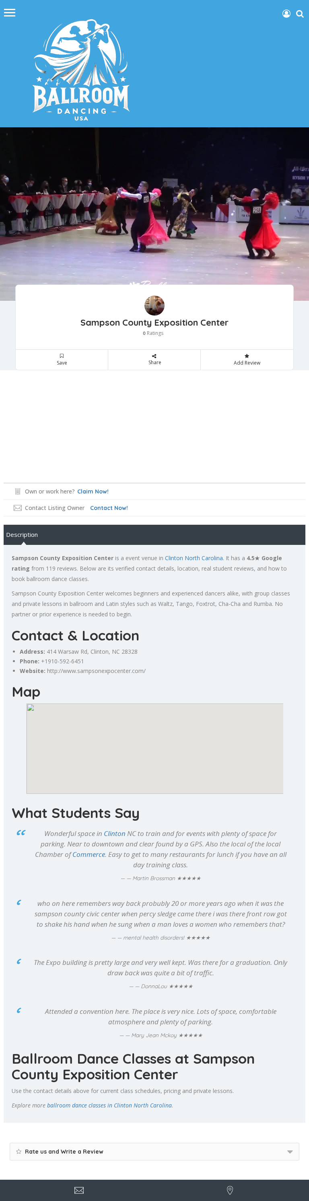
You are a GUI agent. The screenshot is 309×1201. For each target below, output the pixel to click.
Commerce (88, 854)
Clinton (100, 651)
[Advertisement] (154, 426)
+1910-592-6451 (62, 661)
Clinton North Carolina (194, 558)
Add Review (247, 362)
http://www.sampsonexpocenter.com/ (96, 671)
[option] (154, 214)
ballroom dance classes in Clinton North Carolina (109, 1105)
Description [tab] (22, 534)
